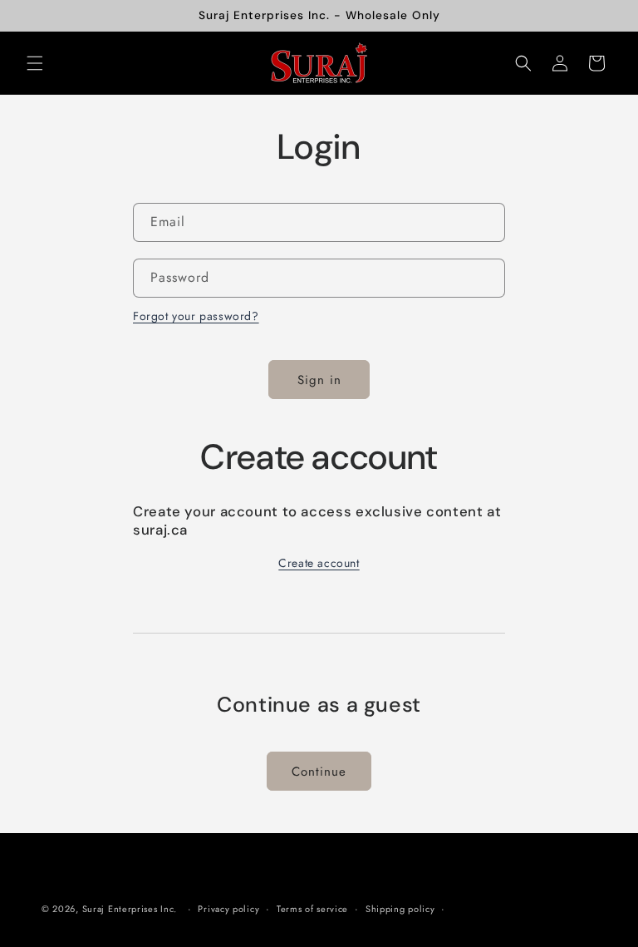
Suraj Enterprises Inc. (129, 908)
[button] (35, 63)
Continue (319, 771)
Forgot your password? (196, 316)
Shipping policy (400, 908)
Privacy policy (228, 908)
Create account (318, 563)
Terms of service (312, 908)
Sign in (319, 380)
